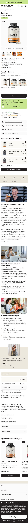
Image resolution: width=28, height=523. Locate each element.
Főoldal (2, 10)
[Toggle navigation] (25, 5)
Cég (2, 485)
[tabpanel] (14, 398)
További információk (6, 512)
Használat (5, 427)
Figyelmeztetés (6, 431)
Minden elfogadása (14, 517)
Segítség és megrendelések (7, 499)
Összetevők (5, 374)
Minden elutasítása (7, 520)
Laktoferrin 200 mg (14, 151)
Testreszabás (20, 520)
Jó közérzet (7, 10)
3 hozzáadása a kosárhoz (14, 169)
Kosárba (14, 96)
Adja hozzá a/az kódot (14, 2)
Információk (4, 490)
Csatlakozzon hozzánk (6, 494)
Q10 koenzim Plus (13, 160)
